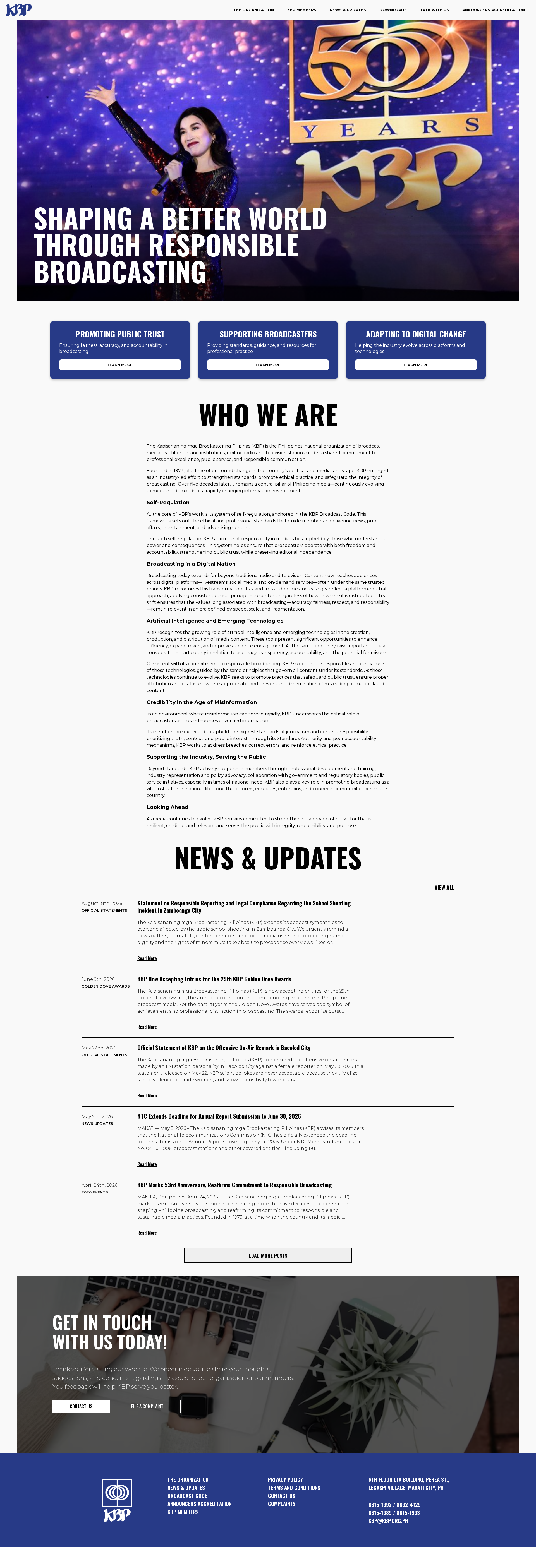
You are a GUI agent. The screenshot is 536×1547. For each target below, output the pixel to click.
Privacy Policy (285, 1479)
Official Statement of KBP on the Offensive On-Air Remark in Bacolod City (223, 1047)
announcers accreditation (200, 1504)
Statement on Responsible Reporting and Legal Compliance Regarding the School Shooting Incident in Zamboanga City (244, 906)
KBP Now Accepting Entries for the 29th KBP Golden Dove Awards (214, 978)
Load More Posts (268, 1255)
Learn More (120, 365)
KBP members (183, 1512)
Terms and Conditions (294, 1487)
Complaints (282, 1504)
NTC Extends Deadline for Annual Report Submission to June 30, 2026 (219, 1116)
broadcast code (187, 1495)
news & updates (186, 1487)
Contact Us (281, 1495)
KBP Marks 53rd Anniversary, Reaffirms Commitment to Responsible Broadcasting (234, 1184)
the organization (188, 1479)
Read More (147, 958)
